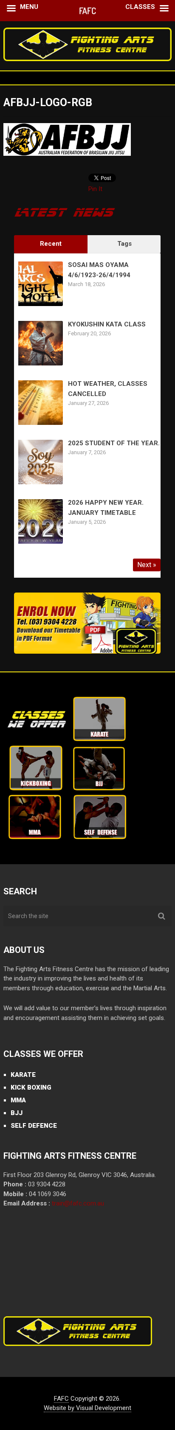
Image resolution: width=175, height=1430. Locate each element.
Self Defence (34, 1125)
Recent (51, 243)
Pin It (95, 189)
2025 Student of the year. (114, 443)
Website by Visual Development (87, 1408)
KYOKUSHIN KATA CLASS (107, 324)
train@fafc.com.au (78, 1203)
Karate (23, 1075)
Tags (124, 243)
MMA (18, 1100)
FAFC (61, 1398)
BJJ (17, 1113)
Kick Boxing (31, 1087)
